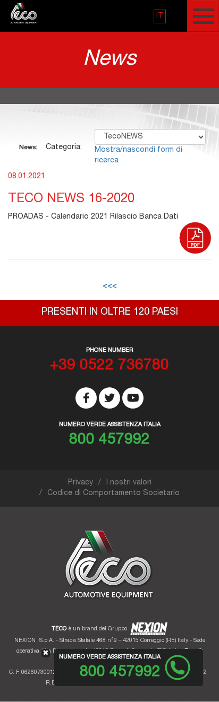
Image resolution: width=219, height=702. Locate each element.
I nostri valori (128, 483)
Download (195, 240)
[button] (160, 16)
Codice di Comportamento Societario (113, 493)
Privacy (80, 483)
